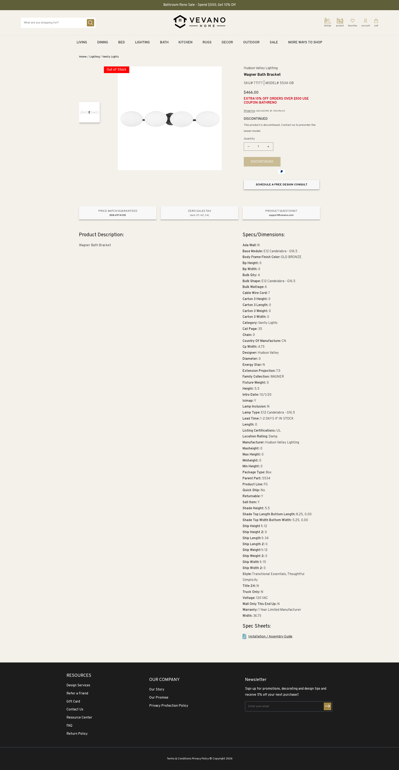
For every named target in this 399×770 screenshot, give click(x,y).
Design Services (78, 685)
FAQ (69, 726)
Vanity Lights (110, 57)
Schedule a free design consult (281, 184)
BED (121, 42)
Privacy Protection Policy (168, 706)
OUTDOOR (251, 42)
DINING (102, 42)
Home (83, 57)
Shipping (249, 111)
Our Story (156, 690)
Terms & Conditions (179, 758)
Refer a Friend (77, 694)
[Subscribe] (327, 706)
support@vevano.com (281, 215)
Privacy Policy (200, 758)
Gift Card (73, 702)
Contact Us (74, 710)
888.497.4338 (118, 215)
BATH (164, 42)
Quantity (249, 139)
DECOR (227, 42)
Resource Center (79, 718)
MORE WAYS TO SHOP (305, 42)
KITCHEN (185, 42)
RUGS (207, 42)
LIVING (82, 42)
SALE (274, 42)
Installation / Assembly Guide (270, 637)
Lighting (94, 57)
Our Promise (158, 698)
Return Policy (76, 734)
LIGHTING (142, 42)
